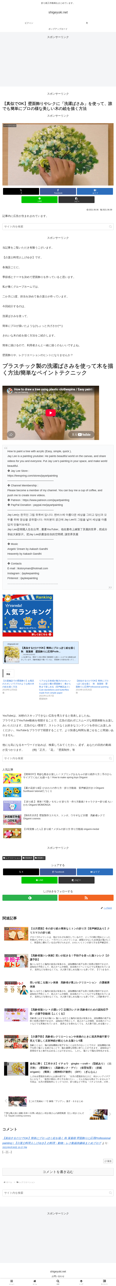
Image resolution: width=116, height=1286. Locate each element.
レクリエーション (13, 858)
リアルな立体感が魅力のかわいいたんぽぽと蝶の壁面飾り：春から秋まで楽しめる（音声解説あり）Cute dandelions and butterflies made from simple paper (55, 686)
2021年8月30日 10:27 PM (14, 1147)
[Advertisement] (58, 60)
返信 (109, 1161)
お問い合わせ (58, 1276)
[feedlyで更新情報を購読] (29, 898)
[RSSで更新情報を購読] (86, 898)
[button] (76, 199)
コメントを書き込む (58, 1172)
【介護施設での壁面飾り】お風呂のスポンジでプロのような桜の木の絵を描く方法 (18, 683)
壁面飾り (41, 858)
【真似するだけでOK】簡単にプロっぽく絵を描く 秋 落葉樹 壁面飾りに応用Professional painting (92, 683)
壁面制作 (28, 858)
